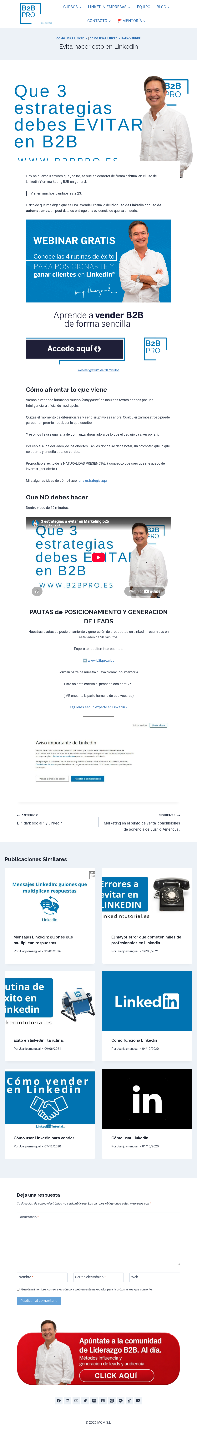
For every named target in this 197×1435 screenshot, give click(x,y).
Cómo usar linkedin (72, 38)
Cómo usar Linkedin (129, 1138)
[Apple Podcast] (112, 1400)
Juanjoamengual (30, 951)
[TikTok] (129, 1400)
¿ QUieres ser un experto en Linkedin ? (98, 707)
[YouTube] (76, 1400)
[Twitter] (85, 1400)
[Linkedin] (67, 1400)
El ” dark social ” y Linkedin (39, 819)
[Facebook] (59, 1400)
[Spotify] (120, 1400)
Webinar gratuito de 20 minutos (98, 370)
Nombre (26, 1277)
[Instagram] (94, 1400)
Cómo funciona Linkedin (134, 1040)
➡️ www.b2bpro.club (98, 660)
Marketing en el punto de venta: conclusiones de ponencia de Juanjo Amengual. (142, 823)
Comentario (29, 1217)
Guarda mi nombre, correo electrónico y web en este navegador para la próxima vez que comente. (87, 1289)
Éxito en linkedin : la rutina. (39, 1040)
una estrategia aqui (93, 480)
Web (134, 1277)
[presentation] (50, 898)
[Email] (138, 1400)
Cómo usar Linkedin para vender (44, 1138)
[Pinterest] (103, 1400)
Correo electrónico (90, 1277)
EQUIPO (143, 7)
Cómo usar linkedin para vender (115, 38)
